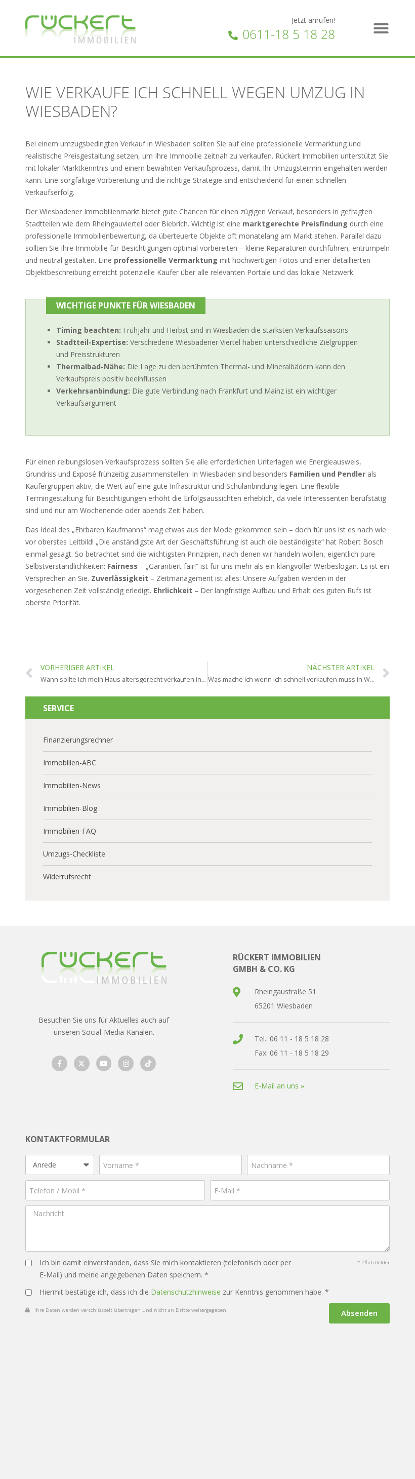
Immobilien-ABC (69, 762)
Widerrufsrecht (67, 876)
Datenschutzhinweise (186, 1292)
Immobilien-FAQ (69, 831)
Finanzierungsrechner (78, 740)
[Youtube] (104, 1063)
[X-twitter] (82, 1063)
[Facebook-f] (59, 1063)
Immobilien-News (72, 785)
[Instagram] (126, 1063)
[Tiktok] (148, 1063)
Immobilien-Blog (70, 808)
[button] (381, 28)
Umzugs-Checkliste (74, 854)
